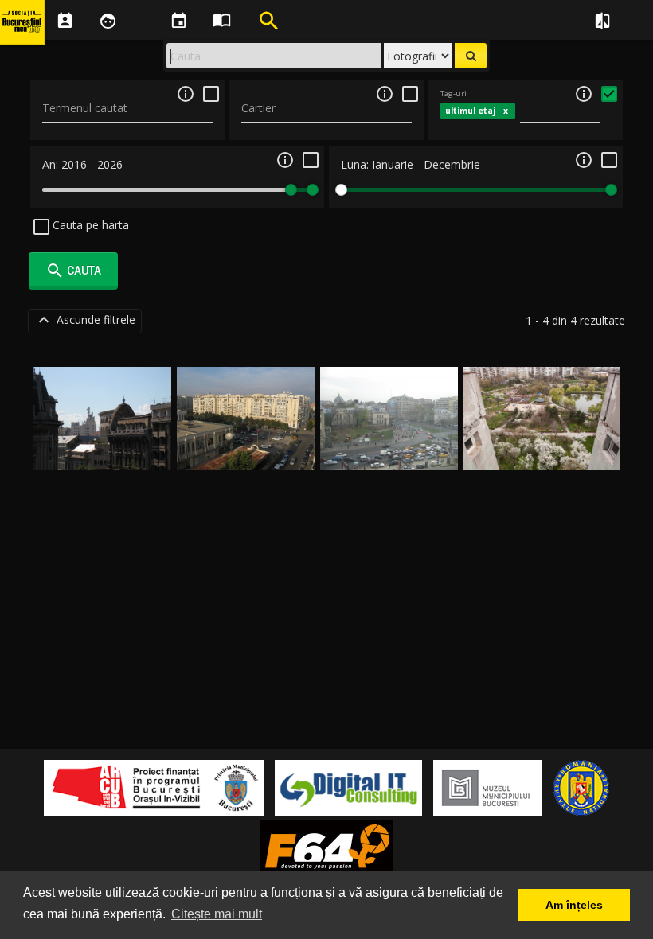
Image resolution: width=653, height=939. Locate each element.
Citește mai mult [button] (216, 914)
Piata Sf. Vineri (246, 452)
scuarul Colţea (389, 452)
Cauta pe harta (89, 224)
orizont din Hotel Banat (102, 452)
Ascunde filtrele (84, 319)
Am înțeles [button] (574, 904)
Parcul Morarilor (542, 452)
